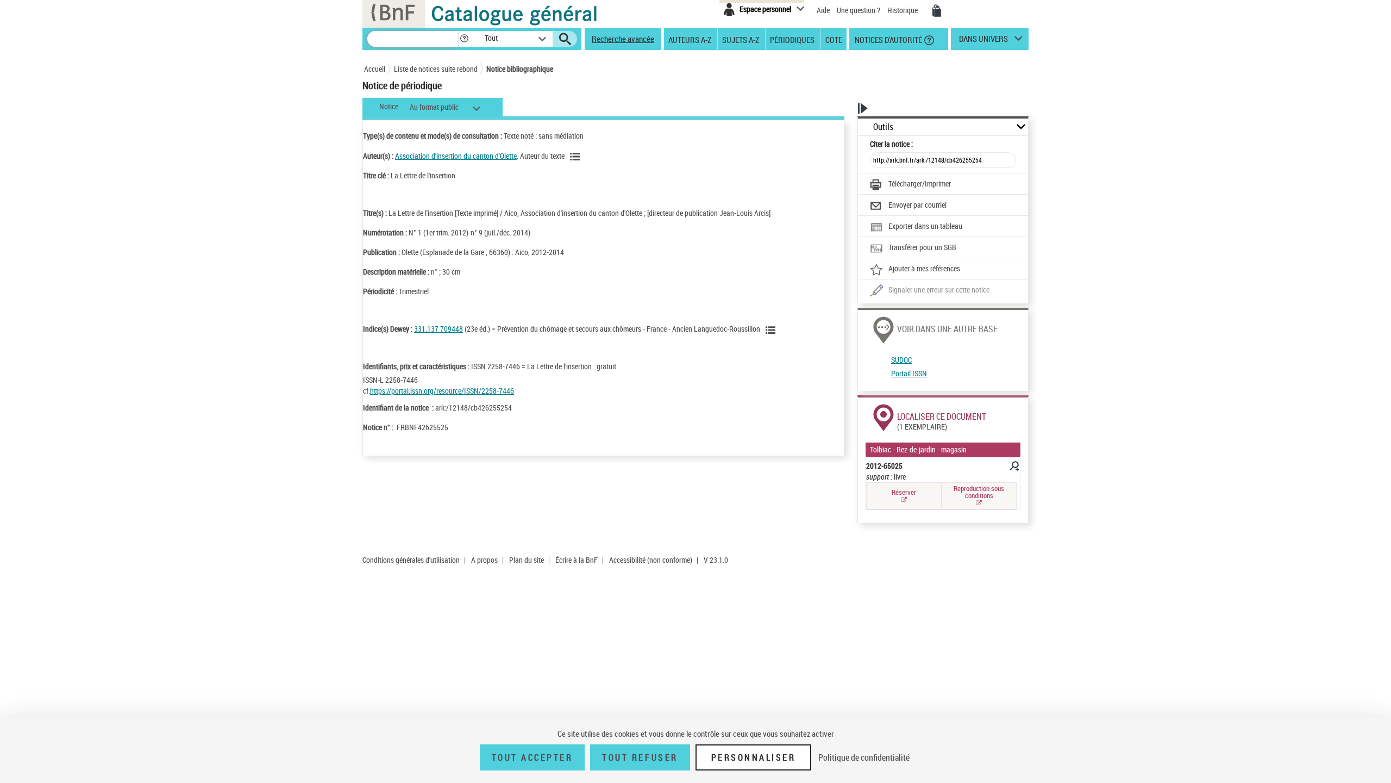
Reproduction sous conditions (979, 491)
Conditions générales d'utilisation (411, 560)
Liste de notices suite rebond (436, 69)
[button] (464, 39)
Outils (883, 127)
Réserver (904, 492)
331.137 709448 (438, 329)
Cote (833, 39)
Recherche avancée (623, 38)
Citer (891, 144)
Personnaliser (753, 757)
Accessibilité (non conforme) (650, 560)
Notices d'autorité (887, 39)
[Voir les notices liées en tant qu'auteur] (576, 156)
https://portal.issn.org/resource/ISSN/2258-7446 (442, 391)
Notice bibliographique (519, 69)
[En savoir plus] (1013, 467)
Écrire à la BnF (576, 560)
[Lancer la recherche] (565, 39)
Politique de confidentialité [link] (864, 757)
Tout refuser (640, 757)
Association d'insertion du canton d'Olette (456, 156)
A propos (484, 560)
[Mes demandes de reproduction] (936, 10)
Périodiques (792, 39)
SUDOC (901, 360)
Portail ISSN (909, 373)
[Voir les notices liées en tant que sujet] (772, 330)
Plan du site (526, 560)
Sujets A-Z (740, 39)
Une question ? (859, 10)
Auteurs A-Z (689, 39)
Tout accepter (532, 757)
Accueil (374, 69)
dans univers (983, 41)
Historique (903, 10)
